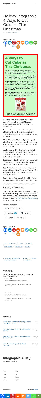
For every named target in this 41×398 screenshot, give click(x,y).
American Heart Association (10, 243)
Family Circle (29, 243)
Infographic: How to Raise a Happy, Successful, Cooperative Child (17, 337)
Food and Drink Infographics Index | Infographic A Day (15, 294)
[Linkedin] (10, 43)
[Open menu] (36, 3)
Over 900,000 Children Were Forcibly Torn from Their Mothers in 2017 (17, 322)
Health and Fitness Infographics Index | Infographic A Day (16, 280)
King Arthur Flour (18, 246)
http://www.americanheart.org (27, 198)
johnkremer (10, 32)
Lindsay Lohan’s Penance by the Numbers (29, 259)
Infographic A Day (9, 3)
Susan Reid (27, 246)
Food (14, 32)
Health (17, 32)
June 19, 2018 (36, 322)
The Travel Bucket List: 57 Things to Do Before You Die (16, 329)
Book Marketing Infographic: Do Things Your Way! (14, 344)
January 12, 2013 (8, 278)
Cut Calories (21, 243)
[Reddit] (18, 43)
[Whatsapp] (31, 43)
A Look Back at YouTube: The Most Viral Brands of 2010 (11, 259)
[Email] (35, 43)
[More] (18, 47)
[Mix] (22, 43)
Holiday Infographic (8, 246)
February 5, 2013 (8, 292)
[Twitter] (27, 43)
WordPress (35, 389)
